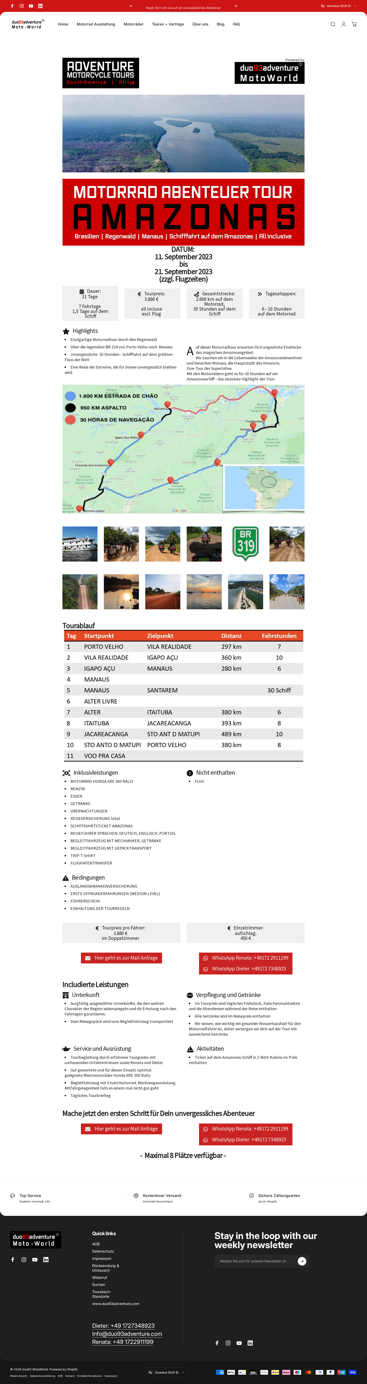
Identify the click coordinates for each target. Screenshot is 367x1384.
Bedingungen (87, 877)
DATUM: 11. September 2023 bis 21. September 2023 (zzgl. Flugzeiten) (183, 264)
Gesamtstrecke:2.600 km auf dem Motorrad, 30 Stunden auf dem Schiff (214, 303)
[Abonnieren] (302, 1261)
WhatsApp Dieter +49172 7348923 (248, 968)
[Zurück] (131, 6)
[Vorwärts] (235, 6)
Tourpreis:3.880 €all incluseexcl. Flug (153, 303)
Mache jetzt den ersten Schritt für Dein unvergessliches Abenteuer (158, 1113)
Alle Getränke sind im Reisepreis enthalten (232, 1016)
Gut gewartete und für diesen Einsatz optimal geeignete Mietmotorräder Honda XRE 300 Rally (108, 1072)
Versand (70, 1375)
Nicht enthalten (214, 772)
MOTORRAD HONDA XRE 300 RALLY (102, 781)
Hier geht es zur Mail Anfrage (125, 957)
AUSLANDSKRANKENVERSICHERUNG (104, 886)
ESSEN (76, 796)
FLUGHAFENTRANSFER (91, 863)
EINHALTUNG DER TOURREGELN (100, 908)
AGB (96, 1244)
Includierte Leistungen (95, 984)
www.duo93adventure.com (115, 1303)
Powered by (295, 60)
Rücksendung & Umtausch (105, 1268)
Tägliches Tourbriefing (91, 1095)
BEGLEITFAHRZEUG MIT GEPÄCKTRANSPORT (111, 848)
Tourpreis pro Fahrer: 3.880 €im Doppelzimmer (122, 933)
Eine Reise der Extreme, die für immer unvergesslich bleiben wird (120, 369)
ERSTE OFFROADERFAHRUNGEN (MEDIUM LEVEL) (115, 893)
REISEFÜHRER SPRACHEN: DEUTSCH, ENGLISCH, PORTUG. (123, 833)
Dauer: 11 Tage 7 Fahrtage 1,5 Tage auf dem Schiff (90, 303)
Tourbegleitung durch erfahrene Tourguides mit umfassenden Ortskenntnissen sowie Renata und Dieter (114, 1060)
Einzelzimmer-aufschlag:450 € (248, 933)
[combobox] (339, 6)
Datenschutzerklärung (42, 1375)
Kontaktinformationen (89, 1375)
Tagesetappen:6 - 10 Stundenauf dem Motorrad (277, 303)
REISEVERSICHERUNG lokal (95, 818)
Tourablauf (78, 625)
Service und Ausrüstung (101, 1048)
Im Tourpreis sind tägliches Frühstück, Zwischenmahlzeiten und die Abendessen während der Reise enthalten (244, 1006)
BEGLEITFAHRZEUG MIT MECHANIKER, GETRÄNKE (116, 840)
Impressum (101, 1258)
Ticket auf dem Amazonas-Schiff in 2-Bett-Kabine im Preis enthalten (243, 1060)
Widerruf (99, 1277)
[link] (122, 1342)
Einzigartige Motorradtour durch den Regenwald (114, 339)
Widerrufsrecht (18, 1375)
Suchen (98, 1284)
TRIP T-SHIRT (83, 855)
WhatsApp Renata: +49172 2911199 (248, 957)
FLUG (199, 781)
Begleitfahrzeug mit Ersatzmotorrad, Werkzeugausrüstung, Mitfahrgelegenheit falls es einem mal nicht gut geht (120, 1085)
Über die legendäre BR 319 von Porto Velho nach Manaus (121, 346)
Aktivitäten (209, 1048)
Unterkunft (85, 995)
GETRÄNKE (80, 803)
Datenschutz (103, 1251)
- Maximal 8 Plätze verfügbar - (183, 1155)
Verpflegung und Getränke (227, 995)
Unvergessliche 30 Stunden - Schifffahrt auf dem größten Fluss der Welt (119, 357)
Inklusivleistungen (94, 772)
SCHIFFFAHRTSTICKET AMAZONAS (102, 825)
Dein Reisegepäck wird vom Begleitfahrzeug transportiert (122, 1021)
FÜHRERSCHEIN (85, 901)
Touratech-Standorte (101, 1294)
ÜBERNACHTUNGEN (89, 811)
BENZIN (78, 788)
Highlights (84, 331)
